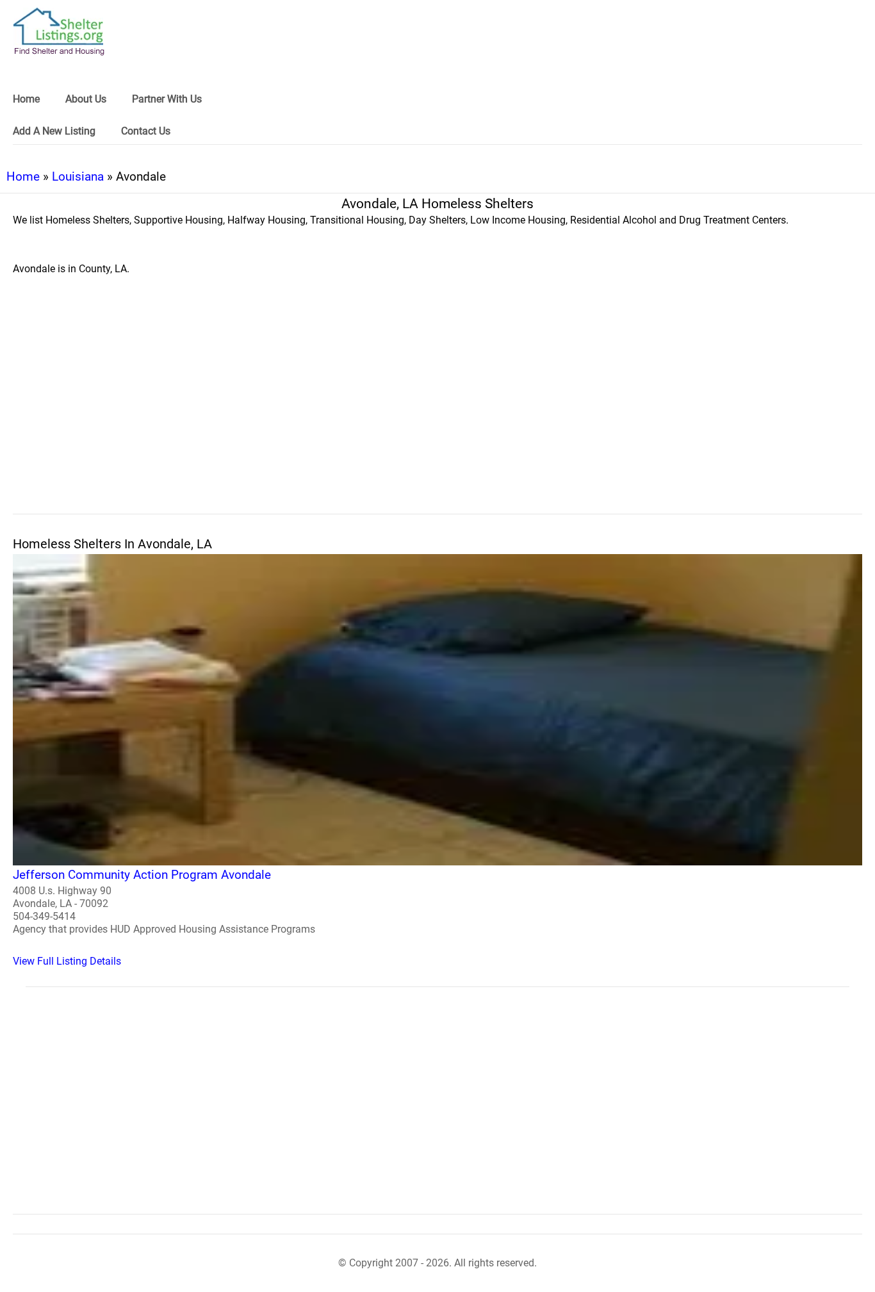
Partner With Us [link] (167, 99)
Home (23, 176)
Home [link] (26, 99)
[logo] (59, 32)
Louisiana (78, 176)
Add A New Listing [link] (54, 131)
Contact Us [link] (145, 131)
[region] (437, 408)
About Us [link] (85, 99)
